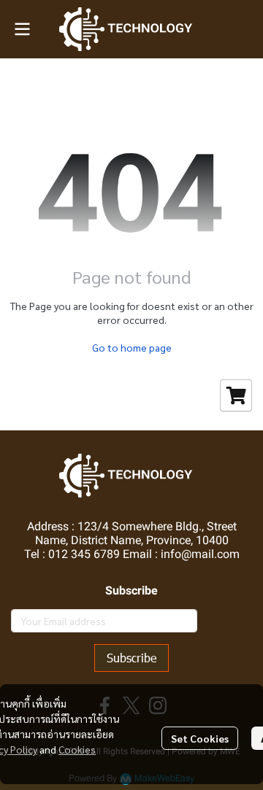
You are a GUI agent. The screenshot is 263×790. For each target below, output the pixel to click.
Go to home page (132, 347)
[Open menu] (22, 29)
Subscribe (131, 657)
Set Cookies (200, 738)
